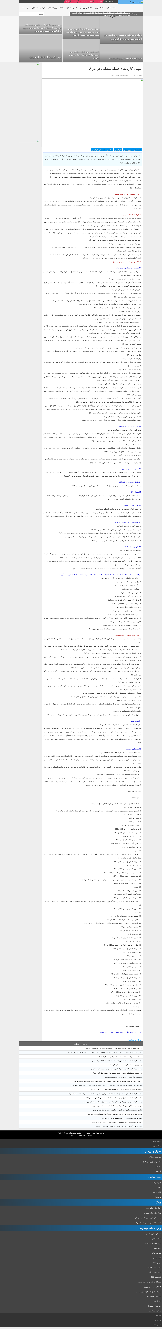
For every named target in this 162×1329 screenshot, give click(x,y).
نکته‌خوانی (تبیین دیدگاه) (152, 1161)
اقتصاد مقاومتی (155, 1238)
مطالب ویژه (157, 1145)
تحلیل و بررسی (153, 1151)
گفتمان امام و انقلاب (153, 1233)
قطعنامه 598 (156, 1277)
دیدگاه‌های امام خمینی (153, 1208)
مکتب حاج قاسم (155, 1310)
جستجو (158, 1315)
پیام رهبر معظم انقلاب (153, 1296)
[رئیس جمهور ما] (130, 2)
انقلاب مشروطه (155, 1272)
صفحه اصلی (157, 1141)
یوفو (66, 1)
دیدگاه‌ (157, 1202)
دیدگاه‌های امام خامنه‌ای (152, 1213)
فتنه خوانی (157, 1257)
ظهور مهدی (128, 149)
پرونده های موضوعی (150, 1228)
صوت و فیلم (156, 1182)
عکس (159, 1187)
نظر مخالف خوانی (154, 1267)
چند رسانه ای (154, 1177)
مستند (74, 1)
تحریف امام (156, 1253)
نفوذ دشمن (157, 1248)
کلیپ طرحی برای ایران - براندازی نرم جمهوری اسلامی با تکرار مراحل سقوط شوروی (83, 54)
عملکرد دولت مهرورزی (152, 1286)
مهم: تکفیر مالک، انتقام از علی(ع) (45, 57)
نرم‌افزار (158, 1197)
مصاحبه (158, 1166)
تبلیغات (89, 1135)
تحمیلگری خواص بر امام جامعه (149, 1281)
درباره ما (82, 1135)
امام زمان (137, 149)
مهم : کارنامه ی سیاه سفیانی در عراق (115, 68)
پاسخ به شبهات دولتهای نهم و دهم (148, 1291)
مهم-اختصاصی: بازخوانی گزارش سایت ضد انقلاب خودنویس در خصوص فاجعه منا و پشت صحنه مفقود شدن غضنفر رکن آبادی (82, 32)
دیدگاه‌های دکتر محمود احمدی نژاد (148, 1222)
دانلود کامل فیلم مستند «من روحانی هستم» (125, 58)
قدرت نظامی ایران (85, 1)
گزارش (158, 1171)
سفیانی (109, 149)
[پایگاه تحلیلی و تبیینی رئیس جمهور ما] (29, 100)
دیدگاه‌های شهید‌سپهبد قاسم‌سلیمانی (148, 1217)
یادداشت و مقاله (155, 1156)
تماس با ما (74, 1135)
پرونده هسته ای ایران (153, 1243)
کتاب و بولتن (156, 1192)
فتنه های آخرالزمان (98, 149)
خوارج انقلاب (156, 1262)
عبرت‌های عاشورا (154, 1306)
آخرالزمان (98, 1)
